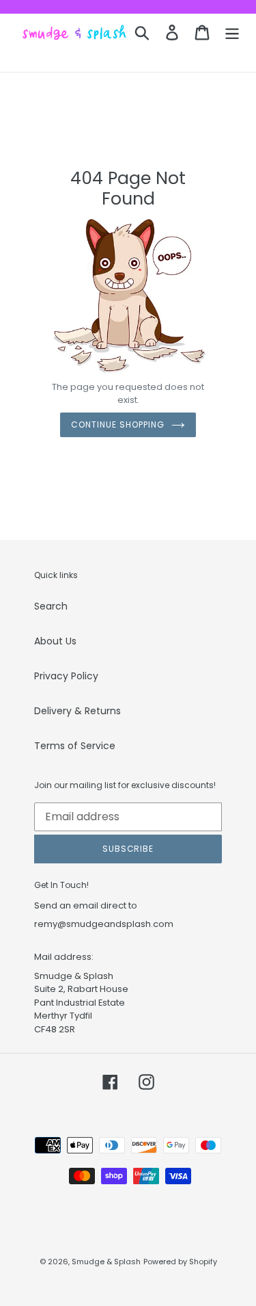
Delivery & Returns (77, 711)
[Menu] (232, 32)
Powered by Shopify (180, 1261)
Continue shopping (117, 424)
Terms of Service (74, 746)
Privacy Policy (66, 676)
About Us (55, 641)
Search (51, 606)
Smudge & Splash (106, 1261)
